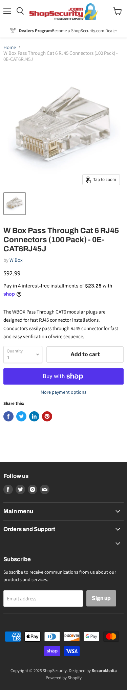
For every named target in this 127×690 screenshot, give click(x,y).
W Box (16, 260)
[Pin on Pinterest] (47, 416)
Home (9, 47)
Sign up (101, 598)
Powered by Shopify (64, 678)
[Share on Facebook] (8, 416)
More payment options (63, 392)
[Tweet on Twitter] (21, 416)
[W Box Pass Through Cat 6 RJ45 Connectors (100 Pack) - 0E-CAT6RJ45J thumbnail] (14, 203)
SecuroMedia (104, 670)
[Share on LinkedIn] (34, 416)
